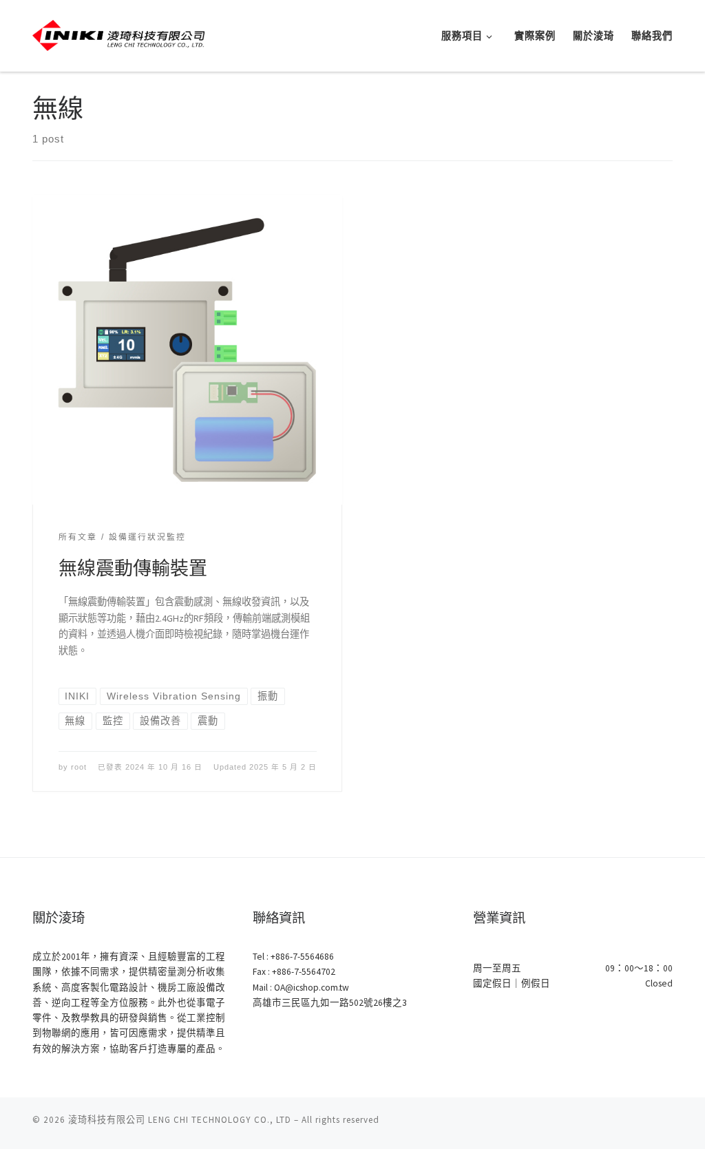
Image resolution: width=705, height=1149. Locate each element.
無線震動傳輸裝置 (133, 568)
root (79, 767)
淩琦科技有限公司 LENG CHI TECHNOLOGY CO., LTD (179, 1120)
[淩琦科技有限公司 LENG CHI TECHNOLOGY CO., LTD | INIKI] (118, 33)
